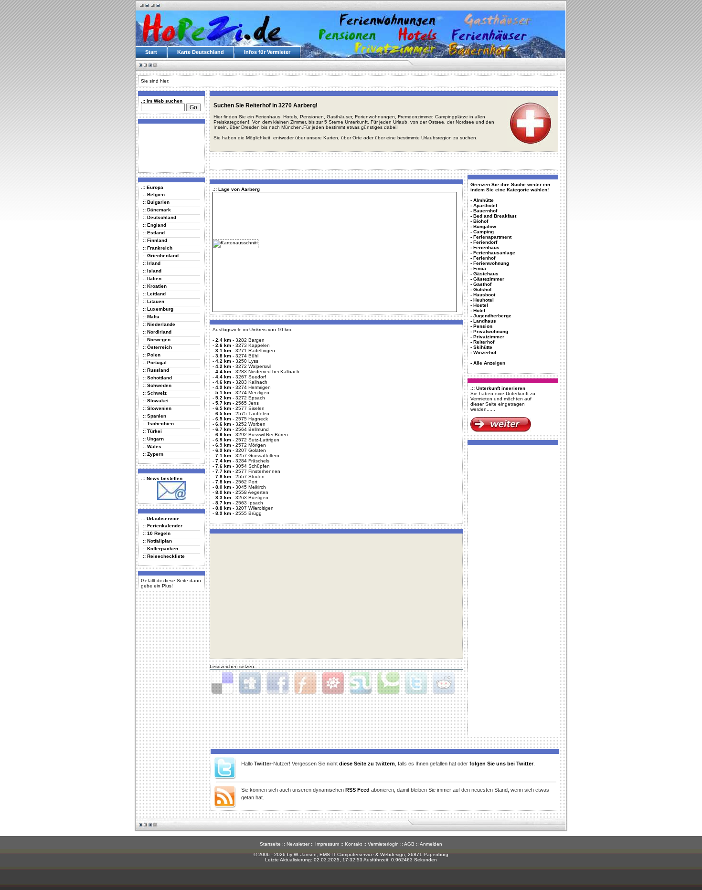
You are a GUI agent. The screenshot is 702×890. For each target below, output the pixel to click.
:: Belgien (154, 194)
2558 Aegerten (251, 492)
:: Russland (156, 370)
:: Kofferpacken (160, 548)
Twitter (415, 683)
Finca (479, 268)
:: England (154, 225)
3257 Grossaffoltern (257, 455)
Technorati (388, 683)
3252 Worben (250, 424)
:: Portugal (155, 362)
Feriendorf (485, 242)
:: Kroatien (155, 286)
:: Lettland (154, 293)
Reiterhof (483, 342)
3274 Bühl (246, 355)
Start (151, 52)
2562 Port (246, 481)
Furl (305, 683)
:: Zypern (153, 454)
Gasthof (482, 284)
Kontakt (353, 844)
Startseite (270, 844)
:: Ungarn (153, 438)
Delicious (222, 683)
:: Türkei (152, 431)
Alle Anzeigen (489, 363)
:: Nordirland (157, 332)
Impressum (327, 844)
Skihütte (482, 347)
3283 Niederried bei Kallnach (267, 371)
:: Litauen (153, 301)
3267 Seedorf (250, 376)
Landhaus (484, 321)
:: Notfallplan (157, 541)
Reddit (443, 683)
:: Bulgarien (156, 202)
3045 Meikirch (250, 487)
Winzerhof (484, 352)
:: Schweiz (155, 393)
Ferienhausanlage (494, 252)
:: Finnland (155, 240)
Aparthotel (485, 205)
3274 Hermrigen (253, 387)
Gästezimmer (488, 279)
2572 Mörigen (250, 445)
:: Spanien (154, 416)
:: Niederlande (159, 324)
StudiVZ (332, 683)
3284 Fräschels (252, 460)
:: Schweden (157, 385)
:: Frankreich (157, 248)
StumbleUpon (360, 683)
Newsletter (298, 844)
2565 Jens (247, 403)
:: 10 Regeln (156, 533)
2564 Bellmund (252, 429)
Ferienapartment (492, 237)
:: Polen (151, 354)
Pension (482, 326)
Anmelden (431, 844)
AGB (409, 844)
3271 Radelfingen (255, 350)
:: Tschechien (158, 423)
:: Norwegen (156, 339)
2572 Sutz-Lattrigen (257, 439)
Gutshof (482, 289)
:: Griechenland (161, 255)
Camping (483, 231)
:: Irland (151, 263)
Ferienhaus (486, 247)
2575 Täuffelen (252, 413)
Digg (249, 683)
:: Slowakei (156, 400)
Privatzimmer (488, 336)
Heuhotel (483, 300)
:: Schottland (157, 377)
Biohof (480, 221)
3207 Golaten (250, 450)
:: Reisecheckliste (164, 556)
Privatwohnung (490, 331)
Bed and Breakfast (494, 216)
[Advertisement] (169, 147)
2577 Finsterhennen (257, 471)
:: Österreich (157, 347)
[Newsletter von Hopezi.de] (171, 498)
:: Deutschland (159, 217)
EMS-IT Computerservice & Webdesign (362, 854)
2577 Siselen (250, 408)
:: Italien (152, 278)
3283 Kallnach (251, 382)
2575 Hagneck (251, 418)
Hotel (479, 310)
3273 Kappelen (252, 345)
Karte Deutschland (200, 52)
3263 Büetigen (251, 497)
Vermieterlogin (383, 844)
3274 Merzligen (252, 392)
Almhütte (483, 200)
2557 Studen (250, 476)
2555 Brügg (248, 513)
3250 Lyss (246, 361)
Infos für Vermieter (267, 52)
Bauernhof (485, 210)
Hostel (480, 305)
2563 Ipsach (249, 502)
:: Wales (152, 446)
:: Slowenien (157, 408)
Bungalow (484, 226)
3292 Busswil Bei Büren (261, 434)
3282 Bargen (250, 340)
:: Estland (154, 232)
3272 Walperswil (253, 366)
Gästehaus (486, 273)
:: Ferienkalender (162, 525)
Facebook (277, 683)
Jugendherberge (492, 315)
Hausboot (484, 294)
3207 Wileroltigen (254, 508)
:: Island (152, 270)
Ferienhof (484, 258)
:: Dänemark (157, 209)
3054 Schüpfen (252, 466)
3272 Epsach (250, 397)
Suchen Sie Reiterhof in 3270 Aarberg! (265, 105)
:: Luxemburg (158, 309)
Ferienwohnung (491, 263)
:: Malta (151, 316)
